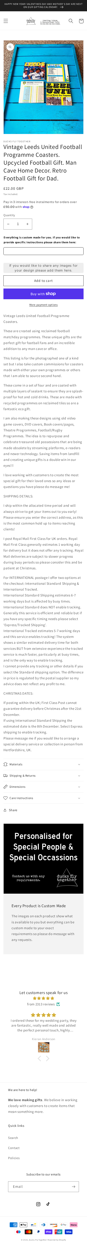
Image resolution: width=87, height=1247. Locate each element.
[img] (43, 998)
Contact (14, 1148)
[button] (6, 21)
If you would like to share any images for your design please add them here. (43, 267)
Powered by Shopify (57, 1240)
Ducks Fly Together (38, 1240)
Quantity (9, 215)
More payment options (43, 304)
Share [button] (13, 810)
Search (13, 1138)
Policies (14, 1158)
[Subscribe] (73, 1186)
